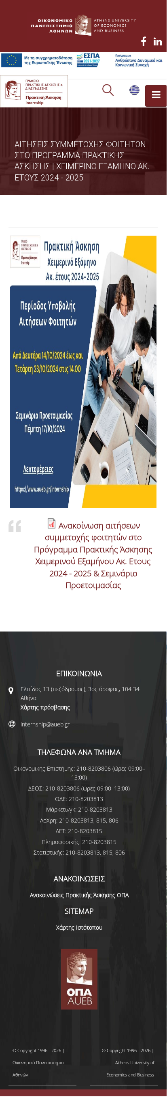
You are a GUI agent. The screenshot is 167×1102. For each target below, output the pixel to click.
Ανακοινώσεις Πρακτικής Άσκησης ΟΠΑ (79, 895)
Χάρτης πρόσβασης (45, 707)
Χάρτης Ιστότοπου (79, 927)
